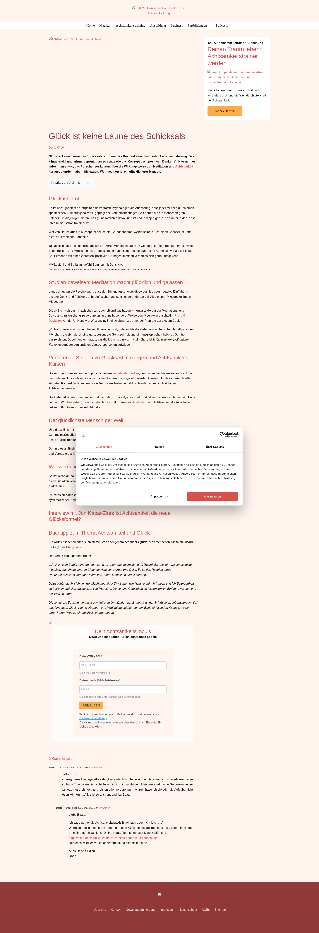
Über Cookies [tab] (215, 446)
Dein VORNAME (90, 656)
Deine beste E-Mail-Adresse (99, 680)
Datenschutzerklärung (93, 718)
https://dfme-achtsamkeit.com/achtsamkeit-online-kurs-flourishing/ (113, 837)
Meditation (140, 402)
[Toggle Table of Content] (86, 183)
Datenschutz (188, 909)
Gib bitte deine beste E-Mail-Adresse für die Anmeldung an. (110, 697)
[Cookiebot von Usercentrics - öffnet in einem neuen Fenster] (222, 434)
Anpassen (156, 496)
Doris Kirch (56, 147)
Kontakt (116, 909)
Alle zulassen (212, 496)
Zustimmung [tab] (104, 446)
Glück (77, 547)
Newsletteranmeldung (141, 909)
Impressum (167, 909)
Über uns (100, 909)
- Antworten (96, 767)
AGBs (206, 909)
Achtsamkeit (184, 166)
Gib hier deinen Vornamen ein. (95, 673)
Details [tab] (159, 446)
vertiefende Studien (126, 373)
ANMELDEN (91, 705)
